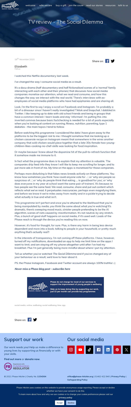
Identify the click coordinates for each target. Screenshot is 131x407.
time (59, 305)
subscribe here (61, 268)
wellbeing (37, 305)
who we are (45, 5)
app (64, 305)
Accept (60, 403)
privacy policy (65, 397)
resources (110, 5)
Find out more (12, 359)
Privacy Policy (118, 376)
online (29, 305)
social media (20, 305)
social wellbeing (49, 305)
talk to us (123, 5)
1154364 (41, 376)
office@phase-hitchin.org (80, 376)
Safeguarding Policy (77, 379)
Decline (71, 403)
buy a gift (61, 5)
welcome (30, 5)
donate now (32, 359)
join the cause (76, 5)
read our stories (94, 5)
